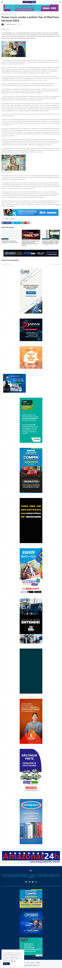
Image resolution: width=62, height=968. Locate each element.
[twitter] (29, 882)
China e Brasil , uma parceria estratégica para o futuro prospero (10, 241)
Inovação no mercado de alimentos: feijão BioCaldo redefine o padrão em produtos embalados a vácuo (50, 242)
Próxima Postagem (55, 264)
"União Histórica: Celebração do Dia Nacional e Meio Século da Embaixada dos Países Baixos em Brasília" (31, 243)
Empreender (12, 218)
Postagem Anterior (6, 264)
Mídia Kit (38, 962)
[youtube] (32, 882)
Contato (32, 962)
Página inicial (5, 14)
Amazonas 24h (35, 965)
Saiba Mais (13, 961)
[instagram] (36, 882)
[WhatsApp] (22, 223)
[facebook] (26, 882)
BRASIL (10, 14)
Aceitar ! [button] (6, 963)
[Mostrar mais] (31, 223)
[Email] (28, 223)
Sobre (27, 962)
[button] (2, 2)
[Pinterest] (25, 223)
